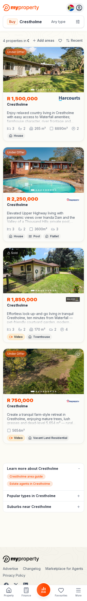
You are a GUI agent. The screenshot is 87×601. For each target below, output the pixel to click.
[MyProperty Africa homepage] (43, 559)
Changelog (32, 569)
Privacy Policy (14, 575)
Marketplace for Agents (64, 569)
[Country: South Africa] (75, 8)
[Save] (60, 40)
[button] (43, 117)
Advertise (10, 569)
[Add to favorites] (78, 52)
